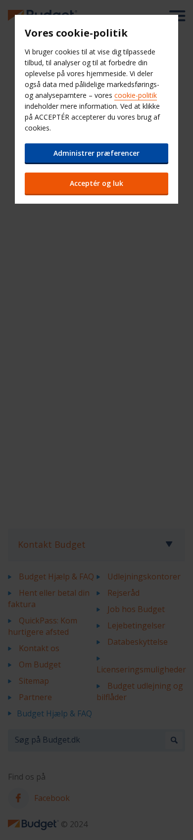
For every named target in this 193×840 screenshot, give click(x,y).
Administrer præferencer (96, 153)
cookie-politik (135, 95)
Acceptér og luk (96, 183)
